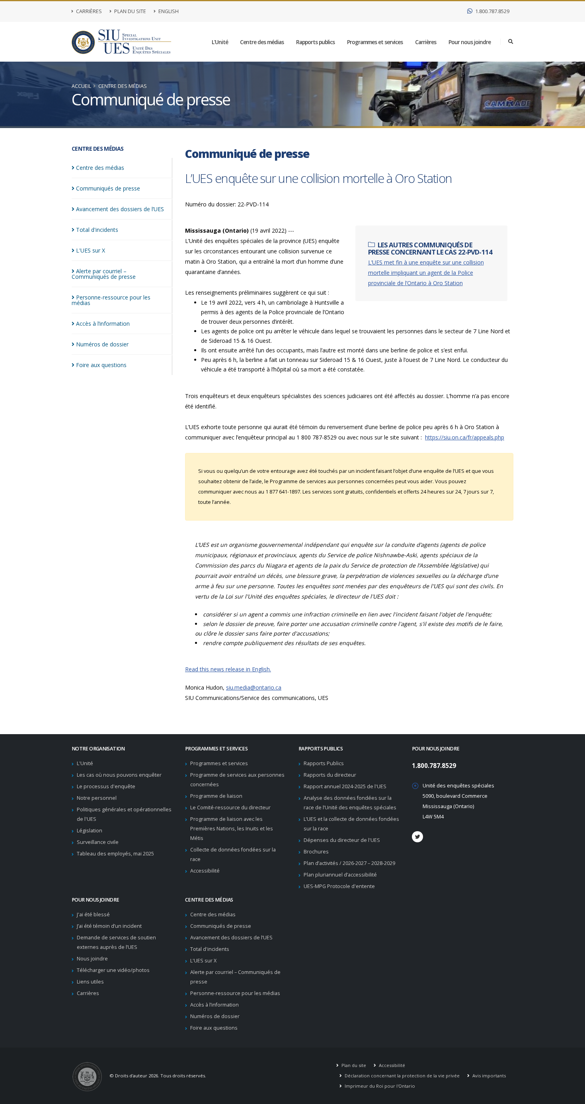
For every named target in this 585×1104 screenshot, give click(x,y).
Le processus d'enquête (106, 786)
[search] (510, 42)
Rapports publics (315, 42)
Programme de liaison (216, 796)
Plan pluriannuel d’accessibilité (340, 874)
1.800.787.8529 (491, 11)
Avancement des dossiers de (120, 209)
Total (97, 229)
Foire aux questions (214, 1027)
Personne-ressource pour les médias (235, 993)
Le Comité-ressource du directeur (230, 807)
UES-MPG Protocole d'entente (339, 886)
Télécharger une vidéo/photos (113, 970)
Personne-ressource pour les (111, 300)
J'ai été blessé (93, 914)
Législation (89, 830)
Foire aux (101, 365)
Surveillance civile (98, 842)
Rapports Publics (324, 763)
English (168, 11)
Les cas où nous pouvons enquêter (119, 775)
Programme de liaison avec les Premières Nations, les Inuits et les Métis (231, 829)
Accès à (103, 323)
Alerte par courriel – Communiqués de (104, 273)
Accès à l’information (214, 1004)
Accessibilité (205, 870)
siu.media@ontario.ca (253, 687)
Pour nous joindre (469, 42)
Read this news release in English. (228, 669)
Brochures (316, 851)
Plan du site (129, 11)
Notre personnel (97, 798)
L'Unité (220, 42)
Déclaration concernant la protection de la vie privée (401, 1076)
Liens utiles (90, 981)
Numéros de (102, 344)
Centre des (100, 167)
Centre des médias (262, 42)
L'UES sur (90, 250)
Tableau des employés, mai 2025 (115, 853)
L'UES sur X (203, 960)
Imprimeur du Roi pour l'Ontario (379, 1086)
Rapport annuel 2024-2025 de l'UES (345, 786)
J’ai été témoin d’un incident (109, 926)
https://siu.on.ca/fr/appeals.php (464, 437)
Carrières (88, 11)
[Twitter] (417, 836)
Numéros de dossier (215, 1016)
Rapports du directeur (330, 775)
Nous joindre (92, 958)
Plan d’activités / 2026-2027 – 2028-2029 (349, 863)
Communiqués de (108, 188)
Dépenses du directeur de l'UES (342, 840)
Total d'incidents (209, 949)
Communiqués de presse (220, 926)
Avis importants (488, 1076)
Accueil (81, 86)
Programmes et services (375, 42)
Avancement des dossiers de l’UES (231, 937)
